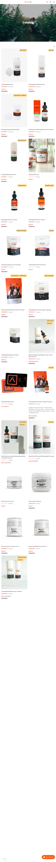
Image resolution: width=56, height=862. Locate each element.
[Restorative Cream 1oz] (14, 482)
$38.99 (3, 314)
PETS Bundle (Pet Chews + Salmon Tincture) (40, 401)
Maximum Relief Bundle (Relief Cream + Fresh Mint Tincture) (41, 355)
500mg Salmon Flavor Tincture (37, 219)
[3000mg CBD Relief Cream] (14, 155)
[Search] (47, 2)
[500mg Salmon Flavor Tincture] (42, 201)
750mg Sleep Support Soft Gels (10, 355)
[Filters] (54, 46)
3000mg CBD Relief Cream (8, 174)
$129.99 (33, 361)
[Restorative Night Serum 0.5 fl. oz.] (42, 527)
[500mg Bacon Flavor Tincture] (14, 201)
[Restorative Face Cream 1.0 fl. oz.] (14, 527)
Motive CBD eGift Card (7, 401)
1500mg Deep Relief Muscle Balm (10, 129)
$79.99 (3, 89)
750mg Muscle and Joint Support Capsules (40, 310)
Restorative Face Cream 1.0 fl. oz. (10, 546)
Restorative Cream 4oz (35, 501)
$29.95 (3, 506)
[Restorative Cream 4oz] (42, 482)
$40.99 (3, 224)
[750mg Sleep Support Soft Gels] (14, 336)
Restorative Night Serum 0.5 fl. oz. (38, 546)
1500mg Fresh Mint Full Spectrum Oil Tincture (41, 129)
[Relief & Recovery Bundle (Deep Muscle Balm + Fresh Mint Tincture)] (14, 437)
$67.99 (33, 416)
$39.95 (3, 551)
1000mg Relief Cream (7, 84)
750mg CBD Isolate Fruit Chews (37, 264)
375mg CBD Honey (34, 174)
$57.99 (3, 269)
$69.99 (3, 134)
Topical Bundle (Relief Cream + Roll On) (11, 591)
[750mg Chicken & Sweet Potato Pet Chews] (14, 291)
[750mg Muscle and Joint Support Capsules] (42, 291)
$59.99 (31, 89)
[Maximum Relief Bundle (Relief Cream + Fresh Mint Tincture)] (42, 336)
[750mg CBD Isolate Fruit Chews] (42, 246)
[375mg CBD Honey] (42, 155)
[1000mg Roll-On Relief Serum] (42, 65)
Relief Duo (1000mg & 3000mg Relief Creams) (41, 456)
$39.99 (31, 224)
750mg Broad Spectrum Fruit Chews (11, 264)
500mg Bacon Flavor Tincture (9, 219)
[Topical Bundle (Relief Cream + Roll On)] (14, 572)
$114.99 (6, 596)
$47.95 (31, 506)
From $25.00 (5, 406)
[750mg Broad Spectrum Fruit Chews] (14, 246)
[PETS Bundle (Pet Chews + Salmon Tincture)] (42, 383)
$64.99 (31, 314)
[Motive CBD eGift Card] (14, 383)
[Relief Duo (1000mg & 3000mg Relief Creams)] (42, 437)
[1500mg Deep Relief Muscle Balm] (14, 110)
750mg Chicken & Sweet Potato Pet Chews (13, 310)
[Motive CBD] (28, 2)
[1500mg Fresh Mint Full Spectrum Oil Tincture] (42, 110)
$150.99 (33, 461)
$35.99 (31, 179)
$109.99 (3, 179)
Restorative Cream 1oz (7, 501)
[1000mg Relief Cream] (14, 65)
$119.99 (6, 462)
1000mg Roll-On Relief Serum (37, 84)
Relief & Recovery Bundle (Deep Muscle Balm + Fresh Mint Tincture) (13, 457)
